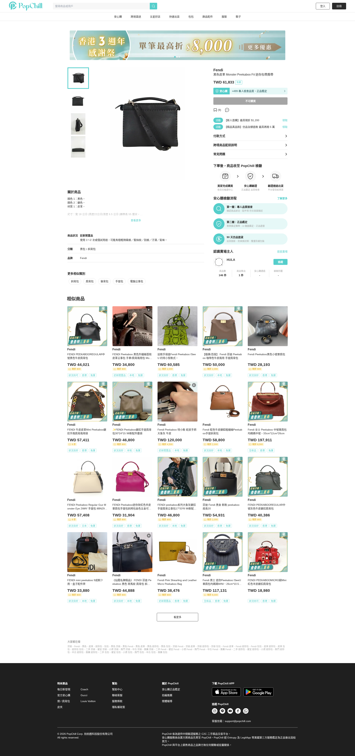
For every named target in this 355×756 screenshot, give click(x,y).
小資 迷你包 (267, 649)
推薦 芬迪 (148, 649)
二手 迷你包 (239, 649)
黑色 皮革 (140, 646)
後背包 (104, 281)
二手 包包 (104, 652)
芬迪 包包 (216, 646)
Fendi (83, 258)
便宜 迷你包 (253, 649)
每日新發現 (63, 689)
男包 (82, 249)
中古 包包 (151, 652)
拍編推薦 (167, 695)
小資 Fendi (187, 649)
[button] (222, 273)
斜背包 (92, 249)
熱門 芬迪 (125, 649)
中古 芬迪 (137, 649)
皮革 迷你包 (269, 646)
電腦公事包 (136, 281)
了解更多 (282, 198)
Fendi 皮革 (228, 646)
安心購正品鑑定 (171, 689)
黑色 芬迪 (115, 646)
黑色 (84, 646)
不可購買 (250, 101)
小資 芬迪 (114, 649)
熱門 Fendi (200, 649)
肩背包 (90, 281)
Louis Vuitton (88, 701)
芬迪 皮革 (190, 646)
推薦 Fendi (225, 649)
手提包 (119, 281)
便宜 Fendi (174, 649)
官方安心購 (63, 695)
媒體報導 (167, 701)
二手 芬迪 (90, 649)
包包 (106, 646)
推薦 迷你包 (91, 652)
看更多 (177, 617)
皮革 (91, 646)
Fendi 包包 (256, 646)
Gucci (84, 695)
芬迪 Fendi (178, 646)
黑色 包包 (165, 646)
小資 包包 (127, 652)
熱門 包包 (139, 652)
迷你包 (98, 646)
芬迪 (69, 646)
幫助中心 (117, 689)
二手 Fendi (161, 649)
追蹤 (280, 261)
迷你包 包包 (78, 649)
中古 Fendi (212, 649)
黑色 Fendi (128, 646)
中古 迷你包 (78, 652)
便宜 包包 (116, 652)
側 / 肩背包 (63, 701)
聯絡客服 (117, 695)
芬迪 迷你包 (203, 646)
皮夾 (59, 707)
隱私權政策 (118, 707)
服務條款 (117, 701)
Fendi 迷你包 (242, 646)
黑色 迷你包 (153, 646)
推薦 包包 (162, 652)
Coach (84, 689)
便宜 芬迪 (102, 649)
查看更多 (136, 220)
